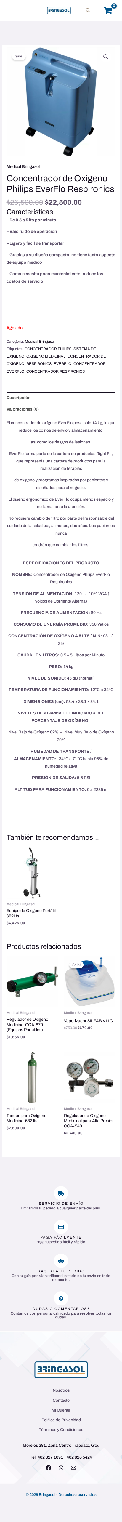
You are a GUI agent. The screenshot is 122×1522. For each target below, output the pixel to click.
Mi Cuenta (61, 1410)
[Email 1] (73, 1467)
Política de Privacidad (61, 1420)
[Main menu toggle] (13, 11)
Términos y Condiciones (61, 1430)
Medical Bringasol (23, 166)
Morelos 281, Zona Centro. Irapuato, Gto (60, 1445)
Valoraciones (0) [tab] (23, 409)
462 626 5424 (79, 1457)
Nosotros (61, 1390)
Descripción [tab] (18, 397)
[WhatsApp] (61, 1467)
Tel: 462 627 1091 (46, 1457)
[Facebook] (48, 1467)
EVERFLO (62, 364)
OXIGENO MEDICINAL (45, 356)
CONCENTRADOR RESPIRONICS (55, 371)
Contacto (61, 1400)
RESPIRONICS (39, 364)
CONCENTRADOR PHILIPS (48, 349)
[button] (88, 10)
